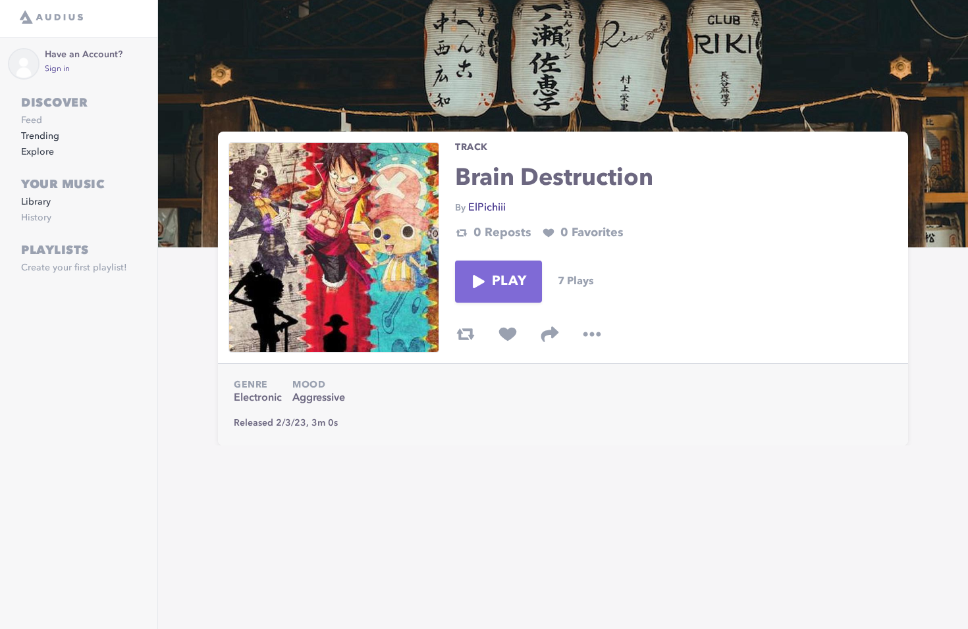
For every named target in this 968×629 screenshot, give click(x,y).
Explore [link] (37, 152)
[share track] (549, 334)
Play (509, 281)
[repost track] (465, 334)
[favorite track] (507, 334)
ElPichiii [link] (487, 208)
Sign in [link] (57, 69)
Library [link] (36, 202)
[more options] (592, 334)
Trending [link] (40, 136)
